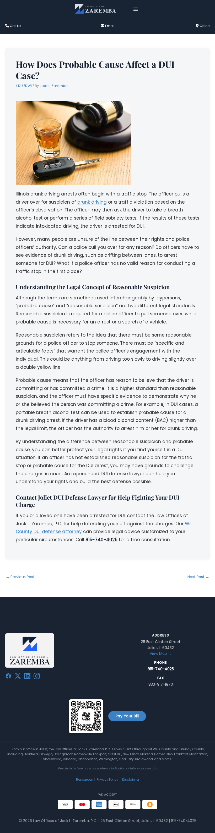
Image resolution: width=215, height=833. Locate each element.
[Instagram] (37, 677)
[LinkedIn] (27, 677)
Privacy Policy (107, 779)
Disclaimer (130, 779)
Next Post (198, 576)
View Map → (161, 653)
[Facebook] (8, 677)
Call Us (15, 25)
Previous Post (20, 576)
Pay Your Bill (127, 716)
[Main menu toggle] (135, 9)
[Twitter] (18, 677)
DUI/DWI (25, 85)
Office (204, 25)
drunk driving (92, 202)
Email (109, 25)
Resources (84, 779)
